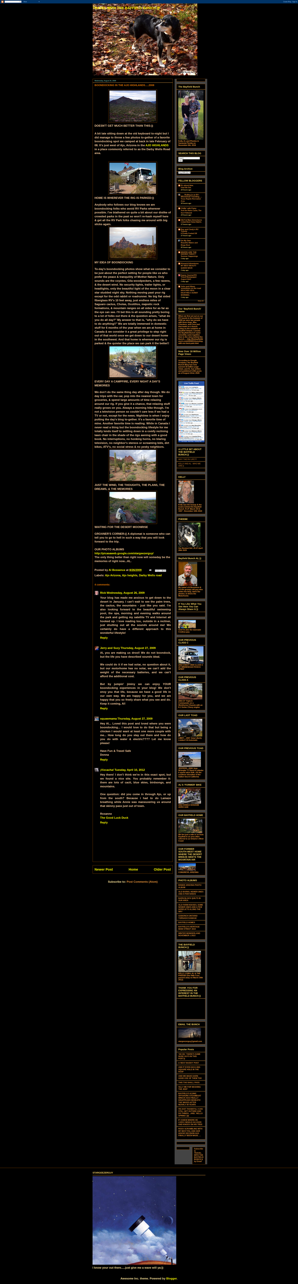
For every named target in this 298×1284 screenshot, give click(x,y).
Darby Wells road (150, 575)
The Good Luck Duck (114, 817)
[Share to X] (160, 571)
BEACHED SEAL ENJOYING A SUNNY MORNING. (189, 292)
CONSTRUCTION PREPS (191, 222)
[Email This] (156, 571)
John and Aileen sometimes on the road (191, 287)
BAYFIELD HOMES (186, 922)
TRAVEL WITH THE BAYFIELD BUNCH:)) (126, 8)
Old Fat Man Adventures (191, 220)
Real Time (190, 441)
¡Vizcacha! (107, 769)
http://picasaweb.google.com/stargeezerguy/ (124, 553)
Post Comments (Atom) (142, 881)
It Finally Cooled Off (189, 233)
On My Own (186, 241)
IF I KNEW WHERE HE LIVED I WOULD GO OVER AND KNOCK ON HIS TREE (190, 1122)
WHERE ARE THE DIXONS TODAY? (189, 253)
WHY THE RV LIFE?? (187, 459)
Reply (104, 637)
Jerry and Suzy (110, 648)
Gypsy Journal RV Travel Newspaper (189, 276)
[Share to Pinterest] (165, 571)
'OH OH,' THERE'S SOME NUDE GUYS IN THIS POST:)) (189, 1056)
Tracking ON (198, 441)
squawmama (108, 718)
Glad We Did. (186, 187)
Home (133, 869)
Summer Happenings (189, 256)
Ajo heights (129, 575)
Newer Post (104, 869)
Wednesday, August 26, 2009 (126, 592)
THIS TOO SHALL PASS (189, 1083)
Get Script (184, 441)
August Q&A (186, 279)
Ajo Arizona (112, 575)
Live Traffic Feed (191, 383)
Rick (103, 592)
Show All (200, 301)
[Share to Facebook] (163, 571)
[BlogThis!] (158, 571)
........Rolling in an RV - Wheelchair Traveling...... (191, 196)
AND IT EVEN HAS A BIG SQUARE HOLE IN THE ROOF (189, 1069)
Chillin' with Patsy (188, 208)
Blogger (171, 1278)
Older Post (162, 869)
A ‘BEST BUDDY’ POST (188, 1063)
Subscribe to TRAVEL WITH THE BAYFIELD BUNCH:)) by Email (198, 1155)
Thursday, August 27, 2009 (138, 648)
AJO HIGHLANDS (157, 145)
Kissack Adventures (190, 264)
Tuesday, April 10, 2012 (130, 769)
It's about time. (187, 185)
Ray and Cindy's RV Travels (189, 230)
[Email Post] (150, 570)
